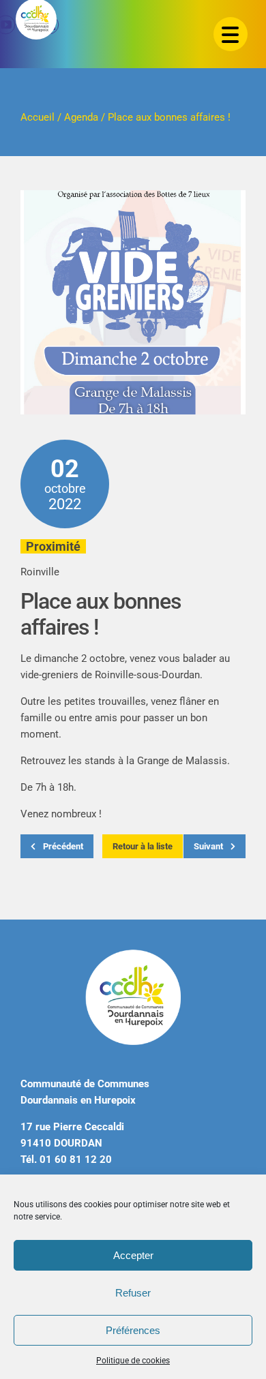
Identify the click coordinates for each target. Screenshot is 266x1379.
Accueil (37, 117)
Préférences (133, 1330)
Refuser (133, 1293)
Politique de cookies (133, 1360)
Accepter (133, 1255)
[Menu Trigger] (230, 34)
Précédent (62, 846)
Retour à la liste (143, 846)
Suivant (209, 846)
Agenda (81, 117)
